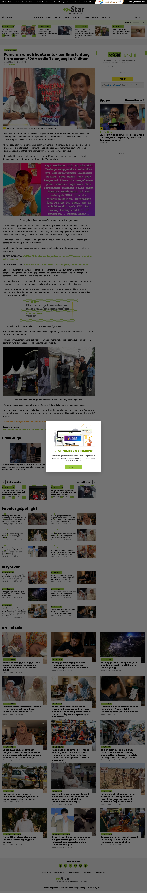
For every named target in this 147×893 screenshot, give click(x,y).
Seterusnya (74, 467)
